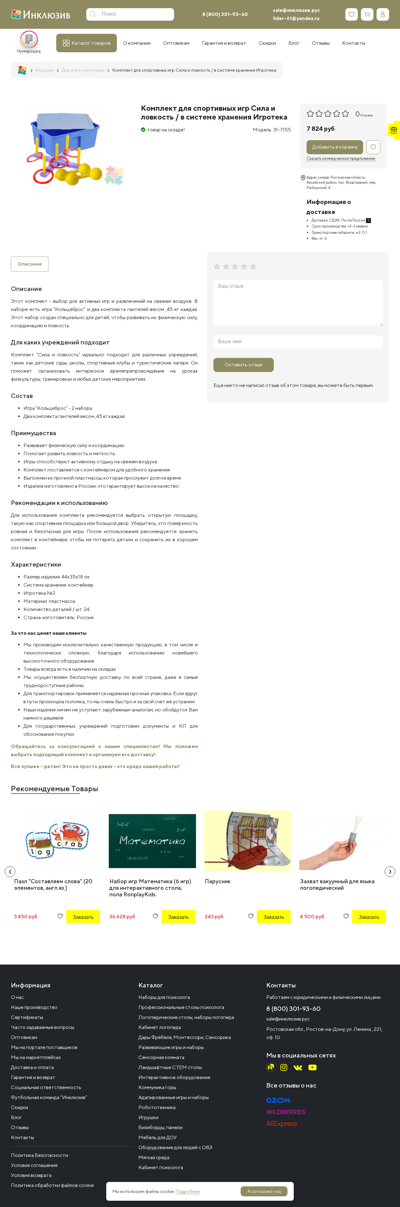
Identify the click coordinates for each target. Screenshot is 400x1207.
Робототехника (157, 1107)
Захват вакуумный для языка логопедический (337, 884)
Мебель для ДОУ (157, 1137)
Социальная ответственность (46, 1087)
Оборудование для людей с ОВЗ (175, 1147)
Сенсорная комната (161, 1057)
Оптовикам (24, 1037)
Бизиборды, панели (160, 1127)
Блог (16, 1117)
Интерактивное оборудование (174, 1077)
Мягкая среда (153, 1157)
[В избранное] (373, 147)
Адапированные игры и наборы (173, 1097)
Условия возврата (31, 1175)
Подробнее (188, 1191)
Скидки (19, 1107)
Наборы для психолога (164, 997)
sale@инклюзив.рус (296, 10)
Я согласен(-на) (264, 1191)
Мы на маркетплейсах (36, 1057)
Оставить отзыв (243, 365)
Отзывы (20, 1127)
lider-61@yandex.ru (296, 18)
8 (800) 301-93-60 (225, 14)
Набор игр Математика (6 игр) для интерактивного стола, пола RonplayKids (150, 888)
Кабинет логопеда (159, 1027)
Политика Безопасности (39, 1155)
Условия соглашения (34, 1165)
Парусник (218, 881)
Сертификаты (27, 1017)
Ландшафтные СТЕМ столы (170, 1067)
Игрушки (148, 1117)
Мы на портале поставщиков (44, 1047)
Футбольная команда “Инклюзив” (49, 1097)
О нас (17, 997)
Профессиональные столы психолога (181, 1007)
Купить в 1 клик (75, 934)
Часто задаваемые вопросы (42, 1027)
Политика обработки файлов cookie (52, 1185)
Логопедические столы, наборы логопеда (186, 1017)
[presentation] (10, 871)
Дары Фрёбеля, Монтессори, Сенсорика (184, 1037)
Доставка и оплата (32, 1067)
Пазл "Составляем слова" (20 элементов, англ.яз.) (53, 884)
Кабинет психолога (160, 1167)
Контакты (22, 1137)
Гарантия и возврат (33, 1077)
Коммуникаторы (157, 1087)
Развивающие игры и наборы (171, 1047)
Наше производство (34, 1007)
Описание (30, 264)
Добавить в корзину (335, 147)
